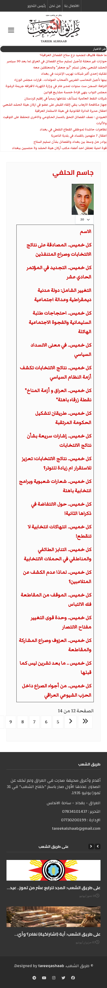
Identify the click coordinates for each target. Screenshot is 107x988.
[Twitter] (63, 978)
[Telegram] (34, 978)
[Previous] (98, 846)
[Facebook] (73, 978)
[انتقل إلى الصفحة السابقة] (70, 722)
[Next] (91, 846)
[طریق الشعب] (53, 28)
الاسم (85, 231)
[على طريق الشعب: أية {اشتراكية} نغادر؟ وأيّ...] (53, 916)
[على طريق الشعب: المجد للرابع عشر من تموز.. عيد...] (53, 870)
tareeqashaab (51, 966)
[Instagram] (54, 978)
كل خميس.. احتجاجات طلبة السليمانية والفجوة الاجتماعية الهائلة (60, 322)
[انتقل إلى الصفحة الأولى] (85, 722)
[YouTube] (44, 978)
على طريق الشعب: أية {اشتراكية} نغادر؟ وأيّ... (57, 934)
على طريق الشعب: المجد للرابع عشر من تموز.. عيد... (54, 887)
